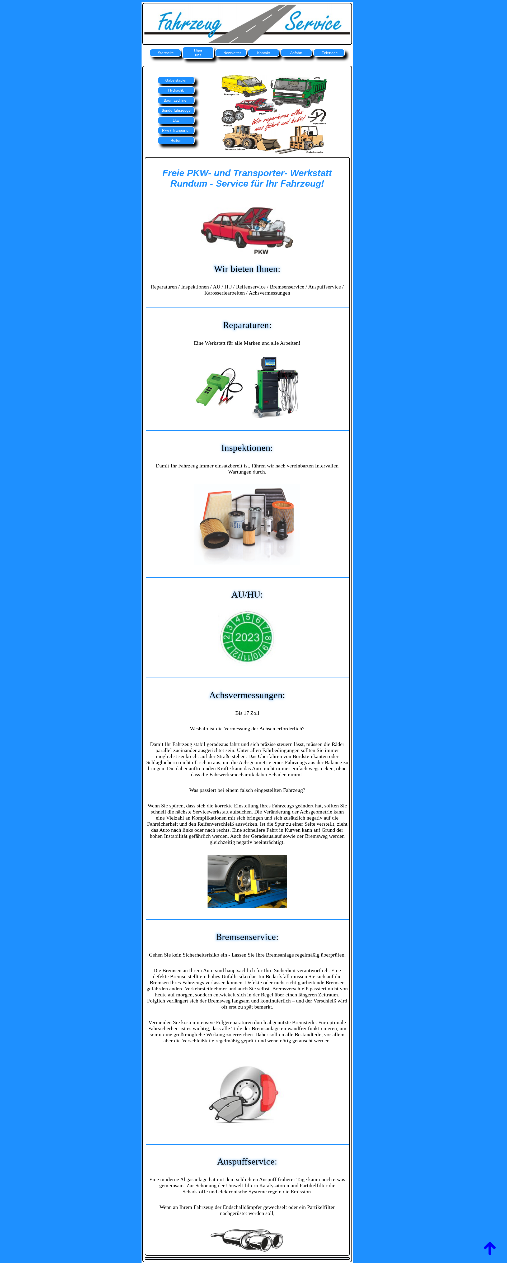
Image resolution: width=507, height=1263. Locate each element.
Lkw (176, 120)
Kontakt (263, 53)
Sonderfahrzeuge (176, 110)
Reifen (176, 140)
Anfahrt (296, 53)
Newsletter (232, 53)
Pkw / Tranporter (176, 130)
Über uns (198, 53)
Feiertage (330, 53)
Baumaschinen (176, 100)
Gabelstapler (176, 80)
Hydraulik (176, 90)
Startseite (166, 53)
